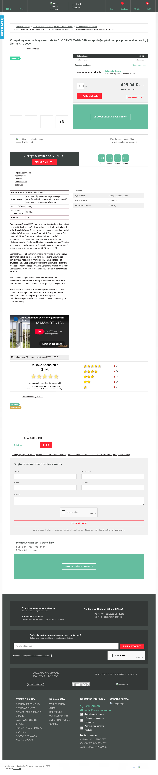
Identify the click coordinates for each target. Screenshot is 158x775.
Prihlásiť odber (132, 646)
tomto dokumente (118, 530)
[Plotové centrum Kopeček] (57, 6)
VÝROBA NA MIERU (58, 716)
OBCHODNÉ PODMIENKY (28, 704)
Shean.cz (17, 769)
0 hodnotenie (32, 49)
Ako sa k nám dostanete (79, 566)
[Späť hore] (153, 770)
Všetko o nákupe (26, 699)
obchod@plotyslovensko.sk (97, 710)
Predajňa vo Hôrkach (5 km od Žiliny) (103, 609)
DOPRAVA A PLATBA (25, 708)
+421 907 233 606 (92, 706)
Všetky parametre (139, 65)
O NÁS (52, 708)
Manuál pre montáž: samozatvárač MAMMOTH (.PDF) (34, 357)
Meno (16, 472)
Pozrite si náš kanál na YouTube (94, 728)
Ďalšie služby (57, 699)
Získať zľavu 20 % (44, 162)
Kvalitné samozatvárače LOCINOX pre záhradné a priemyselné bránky (99, 455)
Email (16, 483)
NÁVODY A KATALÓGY (26, 736)
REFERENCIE (55, 712)
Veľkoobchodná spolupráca (110, 117)
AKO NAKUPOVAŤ (24, 740)
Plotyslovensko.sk (23, 27)
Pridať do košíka (91, 96)
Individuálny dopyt (135, 97)
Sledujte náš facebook (94, 714)
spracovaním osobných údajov (37, 656)
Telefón (84, 483)
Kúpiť (46, 445)
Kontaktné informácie (93, 699)
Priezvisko (86, 472)
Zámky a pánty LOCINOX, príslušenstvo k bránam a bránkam (39, 455)
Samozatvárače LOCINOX (86, 27)
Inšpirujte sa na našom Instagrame (94, 720)
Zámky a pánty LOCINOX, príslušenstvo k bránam (53, 27)
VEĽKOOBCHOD (57, 704)
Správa (17, 495)
